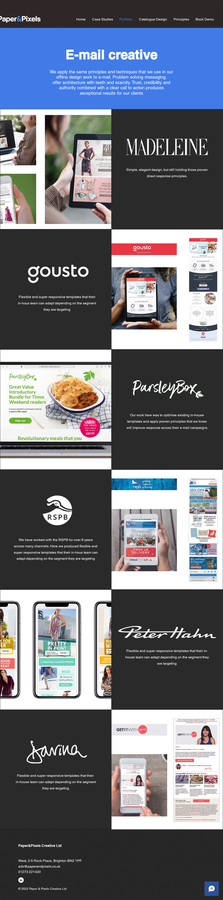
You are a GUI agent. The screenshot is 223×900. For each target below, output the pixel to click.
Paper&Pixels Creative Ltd (40, 846)
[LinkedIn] (21, 880)
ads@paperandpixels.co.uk (39, 866)
